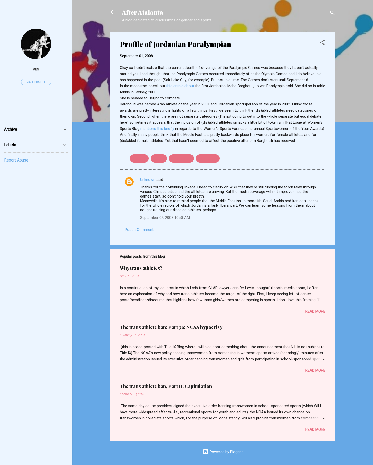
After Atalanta (142, 12)
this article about (180, 86)
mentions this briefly (157, 128)
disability (139, 158)
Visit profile (36, 82)
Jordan (159, 158)
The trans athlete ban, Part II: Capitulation (166, 386)
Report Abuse (16, 160)
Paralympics (181, 158)
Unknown (147, 179)
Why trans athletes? (141, 268)
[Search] (332, 14)
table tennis (207, 158)
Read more (315, 311)
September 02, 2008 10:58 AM (165, 217)
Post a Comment (139, 229)
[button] (322, 43)
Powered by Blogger (226, 452)
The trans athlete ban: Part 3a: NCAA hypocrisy (171, 327)
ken (36, 69)
